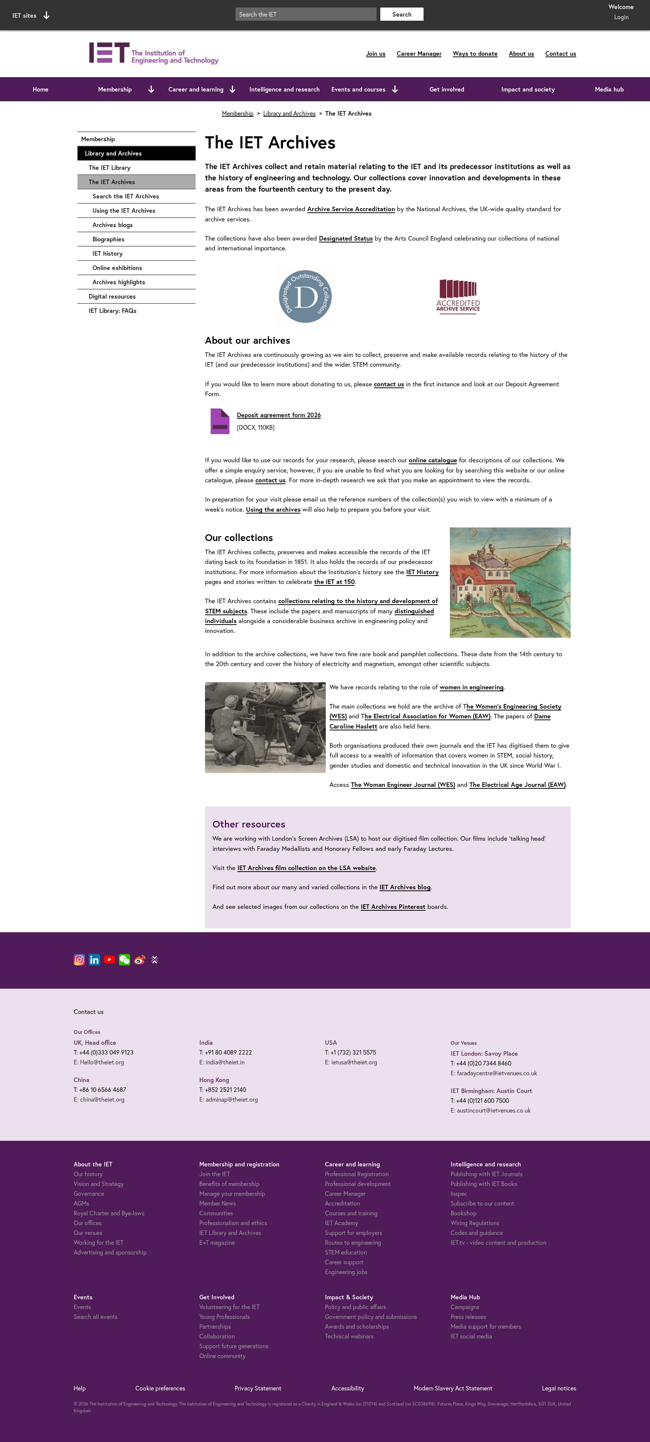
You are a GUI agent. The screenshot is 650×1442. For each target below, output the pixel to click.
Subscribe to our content (482, 1203)
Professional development (358, 1183)
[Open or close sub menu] (151, 89)
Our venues (88, 1232)
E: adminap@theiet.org (228, 1099)
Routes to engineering (353, 1242)
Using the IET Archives (140, 210)
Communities (216, 1213)
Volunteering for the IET (229, 1307)
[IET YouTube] (109, 961)
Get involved (447, 89)
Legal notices (559, 1388)
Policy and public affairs (355, 1307)
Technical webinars (349, 1336)
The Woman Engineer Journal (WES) (403, 784)
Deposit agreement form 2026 (279, 415)
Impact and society (528, 89)
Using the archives (273, 509)
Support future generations (233, 1346)
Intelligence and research (284, 89)
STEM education (346, 1252)
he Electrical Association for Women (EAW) (427, 716)
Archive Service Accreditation (351, 208)
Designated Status (346, 238)
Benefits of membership (229, 1183)
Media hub (609, 89)
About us (521, 53)
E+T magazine (217, 1242)
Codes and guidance (477, 1232)
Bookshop (464, 1213)
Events (82, 1307)
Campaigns (465, 1307)
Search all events (95, 1316)
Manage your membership (232, 1193)
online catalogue (433, 460)
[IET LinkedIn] (94, 959)
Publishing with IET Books (484, 1183)
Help (80, 1388)
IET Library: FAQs (138, 310)
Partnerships (215, 1326)
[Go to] (305, 296)
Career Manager (419, 53)
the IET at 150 (334, 581)
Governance (89, 1193)
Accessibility (347, 1388)
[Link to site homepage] (152, 54)
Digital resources (138, 296)
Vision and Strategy (99, 1183)
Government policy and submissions (371, 1316)
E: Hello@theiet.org (99, 1062)
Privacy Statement (258, 1388)
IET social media (471, 1336)
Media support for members (486, 1326)
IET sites (24, 15)
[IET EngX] (154, 959)
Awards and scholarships (357, 1326)
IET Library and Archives (230, 1232)
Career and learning (196, 89)
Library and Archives (136, 153)
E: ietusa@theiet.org (351, 1062)
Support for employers (353, 1232)
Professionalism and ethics (233, 1223)
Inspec (459, 1193)
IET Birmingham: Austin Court (491, 1090)
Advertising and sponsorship (110, 1252)
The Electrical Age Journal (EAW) (517, 784)
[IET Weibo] (139, 959)
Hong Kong (214, 1080)
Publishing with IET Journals (486, 1174)
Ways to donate (475, 53)
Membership (115, 89)
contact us (389, 384)
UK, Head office (95, 1042)
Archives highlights (140, 282)
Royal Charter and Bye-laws (109, 1213)
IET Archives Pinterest (393, 906)
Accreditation (342, 1203)
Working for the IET (98, 1242)
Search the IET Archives (140, 196)
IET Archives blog (405, 887)
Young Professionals (224, 1316)
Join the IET (214, 1174)
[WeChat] (124, 959)
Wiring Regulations (475, 1223)
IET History (422, 571)
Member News (217, 1203)
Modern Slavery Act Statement (453, 1388)
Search (402, 14)
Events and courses (358, 89)
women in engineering (472, 687)
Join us (376, 53)
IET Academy (341, 1223)
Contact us (560, 53)
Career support (344, 1262)
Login (621, 17)
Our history (88, 1174)
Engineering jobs (346, 1272)
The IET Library (138, 167)
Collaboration (217, 1336)
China (82, 1080)
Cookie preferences (160, 1388)
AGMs (81, 1203)
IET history (140, 253)
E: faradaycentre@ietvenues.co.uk (494, 1073)
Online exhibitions (140, 267)
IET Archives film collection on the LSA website (306, 867)
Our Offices (87, 1032)
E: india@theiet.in (222, 1062)
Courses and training (351, 1213)
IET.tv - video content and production (498, 1242)
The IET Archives (112, 182)
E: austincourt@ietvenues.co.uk (491, 1110)
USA (331, 1042)
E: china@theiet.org (99, 1099)
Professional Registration (357, 1174)
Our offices (88, 1223)
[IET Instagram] (79, 959)
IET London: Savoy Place (484, 1053)
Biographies (140, 239)
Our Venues (464, 1043)
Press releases (468, 1316)
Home (41, 89)
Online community (222, 1356)
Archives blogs (140, 225)
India (206, 1042)
